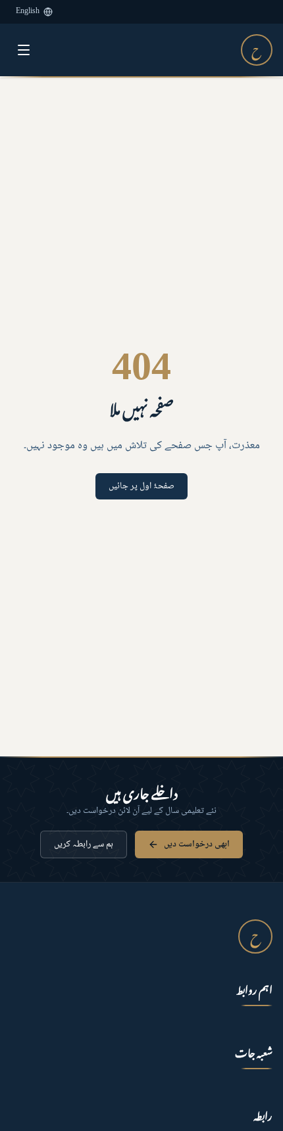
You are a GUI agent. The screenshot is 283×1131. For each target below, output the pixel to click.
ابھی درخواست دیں (197, 844)
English (27, 11)
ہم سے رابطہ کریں (83, 844)
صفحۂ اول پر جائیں (141, 486)
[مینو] (24, 50)
